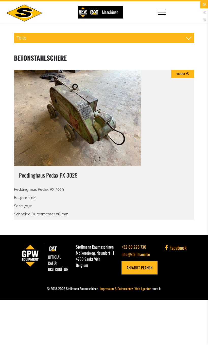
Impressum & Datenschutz (116, 288)
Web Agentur (142, 288)
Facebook (177, 247)
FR (204, 12)
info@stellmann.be (136, 254)
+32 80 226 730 (134, 247)
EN (204, 19)
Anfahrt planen (139, 268)
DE (204, 4)
